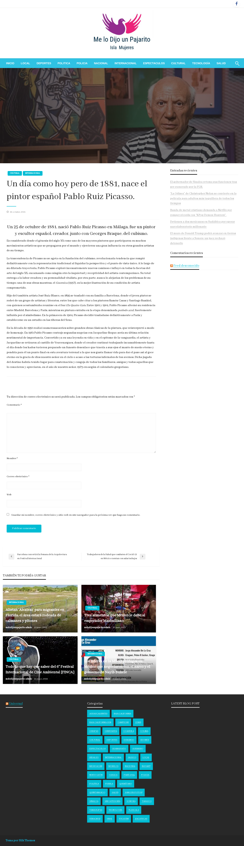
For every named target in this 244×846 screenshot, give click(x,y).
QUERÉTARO (125, 783)
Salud (221, 63)
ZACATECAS (141, 818)
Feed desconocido (186, 266)
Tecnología (201, 63)
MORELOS (113, 766)
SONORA (131, 801)
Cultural (178, 63)
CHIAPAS (93, 731)
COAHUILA (128, 731)
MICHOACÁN (95, 766)
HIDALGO (94, 757)
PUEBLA (109, 783)
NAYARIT (146, 766)
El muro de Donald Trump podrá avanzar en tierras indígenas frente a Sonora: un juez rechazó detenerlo (203, 238)
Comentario (14, 405)
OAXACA (113, 775)
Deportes (44, 63)
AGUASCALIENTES (98, 713)
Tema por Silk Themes (20, 840)
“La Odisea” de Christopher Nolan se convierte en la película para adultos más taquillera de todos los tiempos (203, 198)
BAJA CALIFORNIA (122, 713)
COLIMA (144, 731)
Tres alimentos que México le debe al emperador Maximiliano (114, 618)
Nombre (12, 458)
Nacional (101, 63)
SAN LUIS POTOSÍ (133, 792)
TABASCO (147, 801)
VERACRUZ (94, 818)
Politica (64, 63)
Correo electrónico (18, 476)
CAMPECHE (123, 722)
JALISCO (132, 757)
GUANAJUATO (119, 748)
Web (9, 494)
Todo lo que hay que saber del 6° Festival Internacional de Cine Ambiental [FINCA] (40, 669)
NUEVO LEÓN (96, 775)
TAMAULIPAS (95, 810)
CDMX (138, 722)
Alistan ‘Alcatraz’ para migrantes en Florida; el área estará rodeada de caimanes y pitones (35, 615)
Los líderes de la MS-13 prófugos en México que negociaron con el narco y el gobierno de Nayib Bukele (117, 667)
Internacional (126, 63)
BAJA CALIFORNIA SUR (100, 722)
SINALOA (93, 801)
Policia (82, 63)
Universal (16, 704)
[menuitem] (10, 63)
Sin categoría (112, 801)
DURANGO (129, 740)
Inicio (10, 63)
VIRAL (109, 818)
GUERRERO (137, 748)
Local (25, 63)
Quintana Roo (97, 792)
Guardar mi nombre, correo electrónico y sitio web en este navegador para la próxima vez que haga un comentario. (75, 515)
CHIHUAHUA (111, 731)
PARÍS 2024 (129, 775)
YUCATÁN (124, 818)
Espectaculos (154, 63)
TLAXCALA (133, 810)
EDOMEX (144, 740)
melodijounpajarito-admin (19, 627)
